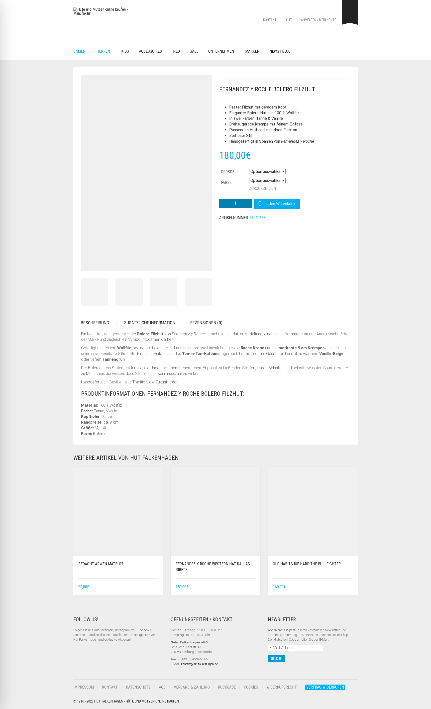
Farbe (226, 182)
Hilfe (288, 20)
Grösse (227, 171)
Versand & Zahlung (192, 687)
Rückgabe (227, 687)
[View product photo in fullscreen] (203, 262)
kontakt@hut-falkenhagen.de (199, 664)
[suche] (303, 51)
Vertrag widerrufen (325, 687)
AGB (162, 687)
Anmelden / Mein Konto (318, 20)
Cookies (251, 687)
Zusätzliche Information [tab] (149, 322)
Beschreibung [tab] (95, 322)
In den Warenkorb (279, 203)
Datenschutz (138, 687)
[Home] (252, 20)
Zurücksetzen (262, 188)
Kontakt (269, 20)
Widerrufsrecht (281, 687)
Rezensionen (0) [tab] (206, 322)
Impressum (83, 687)
